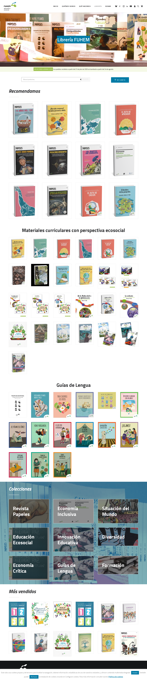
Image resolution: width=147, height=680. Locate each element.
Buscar (85, 79)
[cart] (141, 6)
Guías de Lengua (66, 567)
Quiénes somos (68, 6)
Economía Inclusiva (68, 511)
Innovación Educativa (69, 539)
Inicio (55, 6)
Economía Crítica (23, 567)
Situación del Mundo (115, 511)
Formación (113, 565)
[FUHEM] (10, 6)
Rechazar (34, 677)
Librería (98, 6)
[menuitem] (56, 6)
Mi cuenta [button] (121, 80)
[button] (116, 6)
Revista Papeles (21, 511)
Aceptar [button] (135, 672)
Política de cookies (116, 676)
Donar (108, 6)
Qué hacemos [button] (85, 6)
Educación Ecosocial (23, 539)
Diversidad (113, 536)
